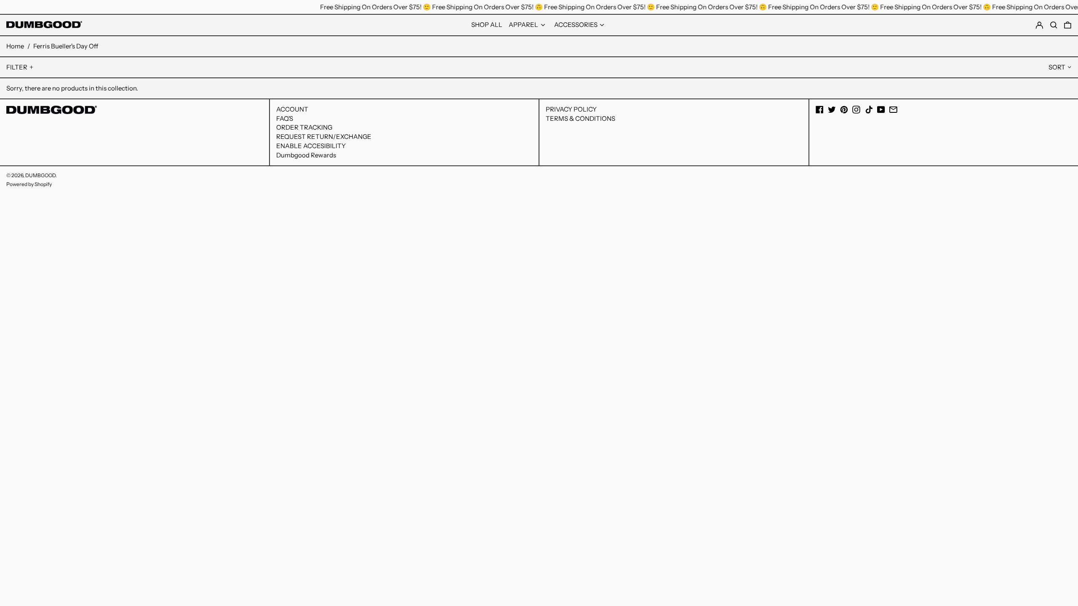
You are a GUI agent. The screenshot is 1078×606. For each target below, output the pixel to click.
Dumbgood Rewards (306, 155)
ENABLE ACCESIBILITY (311, 146)
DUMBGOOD (40, 175)
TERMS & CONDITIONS (580, 118)
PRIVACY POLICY (571, 109)
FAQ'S (284, 118)
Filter (16, 67)
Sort (1057, 67)
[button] (1068, 25)
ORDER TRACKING (304, 127)
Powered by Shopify (29, 184)
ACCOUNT (292, 109)
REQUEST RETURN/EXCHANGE (323, 137)
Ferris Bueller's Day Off (65, 46)
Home (15, 46)
